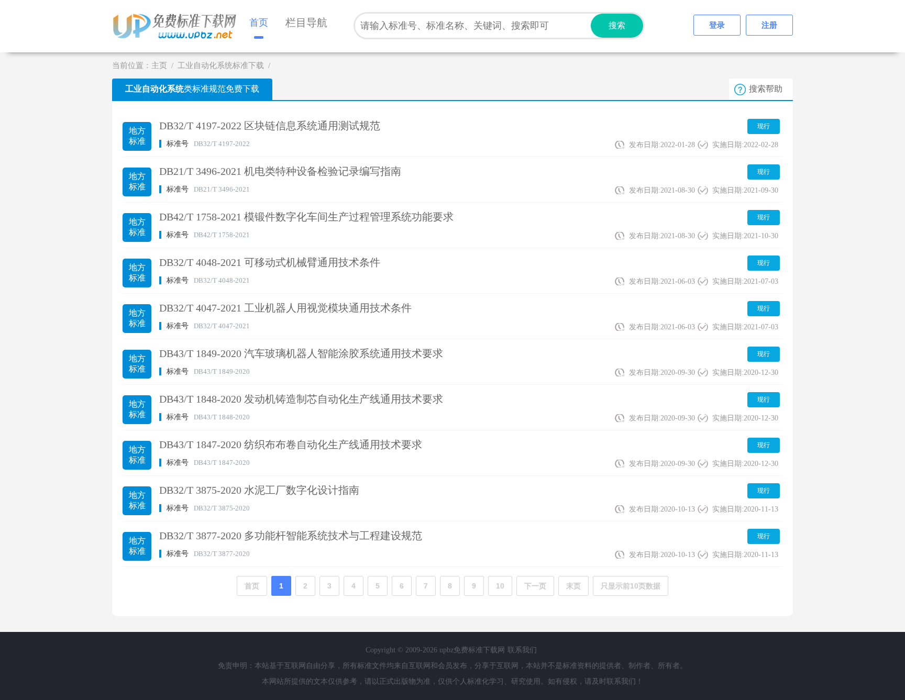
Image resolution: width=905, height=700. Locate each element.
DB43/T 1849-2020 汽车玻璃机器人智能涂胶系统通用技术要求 (301, 353)
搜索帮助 (765, 88)
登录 (717, 25)
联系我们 (522, 650)
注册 (769, 25)
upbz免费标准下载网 (177, 26)
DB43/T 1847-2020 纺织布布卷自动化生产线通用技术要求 (290, 444)
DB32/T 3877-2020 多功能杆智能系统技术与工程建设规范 (290, 535)
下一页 (535, 586)
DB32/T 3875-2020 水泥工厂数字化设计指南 (259, 490)
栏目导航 (306, 22)
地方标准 (137, 136)
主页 (159, 65)
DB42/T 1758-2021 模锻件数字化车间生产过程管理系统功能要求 (306, 217)
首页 (258, 22)
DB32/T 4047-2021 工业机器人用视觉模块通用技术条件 (285, 308)
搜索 (617, 25)
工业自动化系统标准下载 (221, 65)
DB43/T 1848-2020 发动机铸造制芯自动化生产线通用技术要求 (301, 399)
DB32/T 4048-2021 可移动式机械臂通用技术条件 (269, 262)
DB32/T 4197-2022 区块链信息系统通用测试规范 (269, 125)
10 (500, 586)
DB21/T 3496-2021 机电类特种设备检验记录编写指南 (280, 171)
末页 (573, 586)
